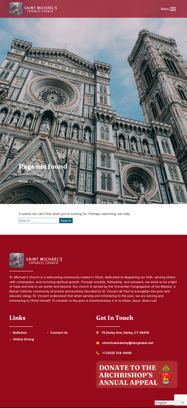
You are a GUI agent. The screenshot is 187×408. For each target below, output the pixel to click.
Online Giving (23, 339)
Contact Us (59, 332)
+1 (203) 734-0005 (116, 353)
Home (23, 181)
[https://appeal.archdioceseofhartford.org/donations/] (137, 375)
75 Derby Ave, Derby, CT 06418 (125, 332)
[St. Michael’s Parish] (33, 9)
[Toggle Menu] (173, 9)
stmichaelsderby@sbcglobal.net (127, 343)
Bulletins (20, 332)
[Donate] (36, 266)
